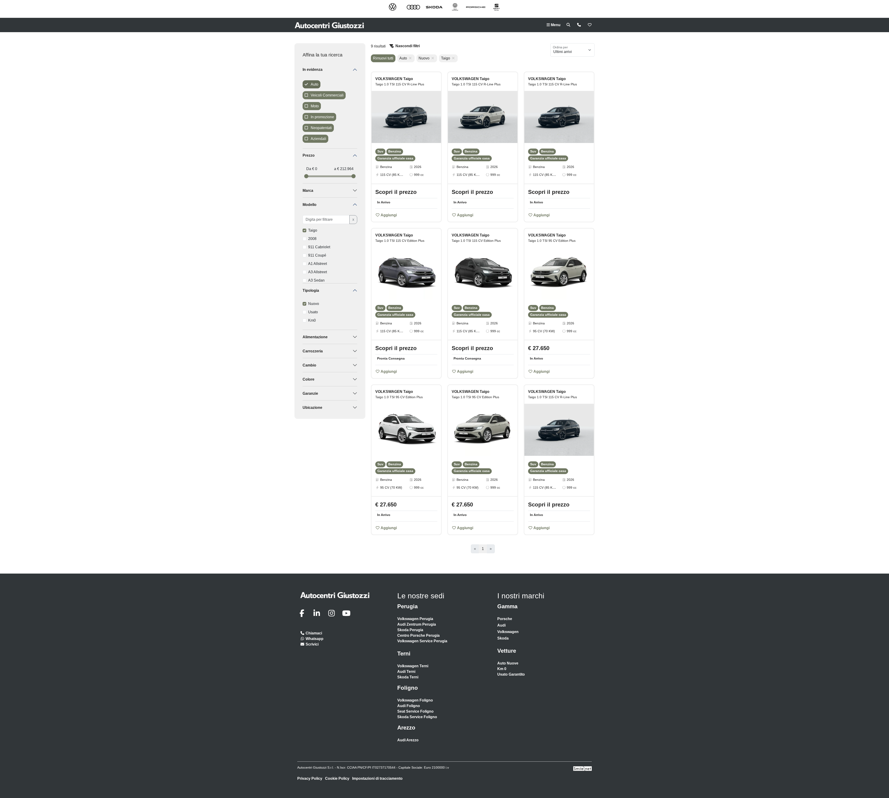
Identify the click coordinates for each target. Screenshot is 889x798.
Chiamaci (313, 633)
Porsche (504, 619)
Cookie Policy (337, 778)
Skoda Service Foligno (417, 717)
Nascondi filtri (407, 46)
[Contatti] (579, 25)
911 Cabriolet (319, 247)
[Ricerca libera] (568, 25)
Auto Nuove (507, 663)
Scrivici (312, 644)
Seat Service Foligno (415, 711)
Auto (314, 84)
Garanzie (310, 393)
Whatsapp (314, 639)
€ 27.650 (538, 348)
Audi (501, 625)
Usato (313, 312)
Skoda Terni (407, 677)
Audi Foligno (408, 706)
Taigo (312, 230)
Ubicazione (312, 408)
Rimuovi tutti (383, 58)
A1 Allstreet (317, 264)
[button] (436, 115)
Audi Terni (406, 672)
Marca (308, 191)
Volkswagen (508, 632)
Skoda (503, 638)
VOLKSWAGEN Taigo (394, 79)
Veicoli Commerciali (327, 95)
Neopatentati (321, 128)
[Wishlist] (590, 25)
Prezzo (309, 155)
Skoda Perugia (410, 630)
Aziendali (318, 139)
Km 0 (501, 669)
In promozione (322, 117)
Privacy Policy (309, 778)
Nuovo (313, 304)
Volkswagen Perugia (415, 619)
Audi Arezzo (408, 740)
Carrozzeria (313, 351)
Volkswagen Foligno (415, 700)
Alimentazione (315, 337)
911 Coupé (317, 255)
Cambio (309, 365)
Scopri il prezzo (396, 192)
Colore (308, 379)
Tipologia (311, 290)
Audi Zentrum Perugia (416, 624)
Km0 (312, 320)
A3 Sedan (316, 280)
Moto (314, 106)
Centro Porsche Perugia (418, 635)
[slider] (306, 176)
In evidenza (312, 69)
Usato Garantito (511, 674)
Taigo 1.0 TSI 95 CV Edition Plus (552, 240)
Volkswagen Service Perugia (422, 641)
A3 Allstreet (317, 272)
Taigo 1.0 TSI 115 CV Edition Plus (399, 240)
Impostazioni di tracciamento (377, 778)
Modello (309, 205)
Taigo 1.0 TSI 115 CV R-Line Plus (399, 84)
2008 (312, 239)
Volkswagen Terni (412, 666)
